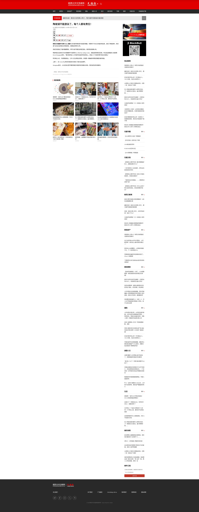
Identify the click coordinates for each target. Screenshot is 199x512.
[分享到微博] (59, 35)
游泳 (54, 29)
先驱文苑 (132, 11)
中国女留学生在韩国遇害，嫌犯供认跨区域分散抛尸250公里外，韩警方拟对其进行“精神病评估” (134, 343)
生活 (102, 11)
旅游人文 (94, 11)
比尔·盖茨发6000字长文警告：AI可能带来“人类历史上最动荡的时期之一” (134, 242)
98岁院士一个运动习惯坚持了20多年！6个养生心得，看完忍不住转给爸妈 (134, 409)
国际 (86, 11)
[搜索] (101, 4)
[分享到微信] (54, 33)
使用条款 (133, 492)
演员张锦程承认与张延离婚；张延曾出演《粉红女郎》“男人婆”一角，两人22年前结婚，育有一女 (134, 459)
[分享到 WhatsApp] (62, 35)
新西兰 (61, 11)
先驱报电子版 (142, 11)
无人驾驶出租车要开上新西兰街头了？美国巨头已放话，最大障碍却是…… (133, 91)
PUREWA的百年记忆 (130, 148)
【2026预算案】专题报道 (131, 152)
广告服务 (99, 492)
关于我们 (90, 492)
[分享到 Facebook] (54, 35)
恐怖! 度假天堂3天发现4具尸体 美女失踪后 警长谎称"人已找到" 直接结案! (134, 330)
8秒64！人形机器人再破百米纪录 (133, 441)
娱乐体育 (110, 11)
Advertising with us (112, 492)
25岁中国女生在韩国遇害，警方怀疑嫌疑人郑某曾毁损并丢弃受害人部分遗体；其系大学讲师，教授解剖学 (134, 293)
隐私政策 (143, 492)
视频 (124, 11)
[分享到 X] (57, 36)
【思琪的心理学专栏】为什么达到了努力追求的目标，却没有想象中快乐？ (134, 187)
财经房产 (69, 11)
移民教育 (78, 11)
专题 (118, 11)
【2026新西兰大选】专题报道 (132, 136)
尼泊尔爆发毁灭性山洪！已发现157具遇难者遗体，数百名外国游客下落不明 (134, 118)
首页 (54, 11)
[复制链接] (65, 35)
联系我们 (124, 492)
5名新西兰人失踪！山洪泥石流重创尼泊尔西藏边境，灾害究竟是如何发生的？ (134, 111)
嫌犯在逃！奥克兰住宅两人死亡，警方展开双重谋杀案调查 (83, 18)
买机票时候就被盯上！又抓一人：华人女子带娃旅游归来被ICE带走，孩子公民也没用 (134, 301)
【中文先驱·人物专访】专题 (132, 140)
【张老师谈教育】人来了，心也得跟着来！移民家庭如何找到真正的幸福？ (134, 273)
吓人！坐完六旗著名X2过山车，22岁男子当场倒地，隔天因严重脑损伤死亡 (134, 384)
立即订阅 (134, 475)
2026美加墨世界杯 (129, 144)
